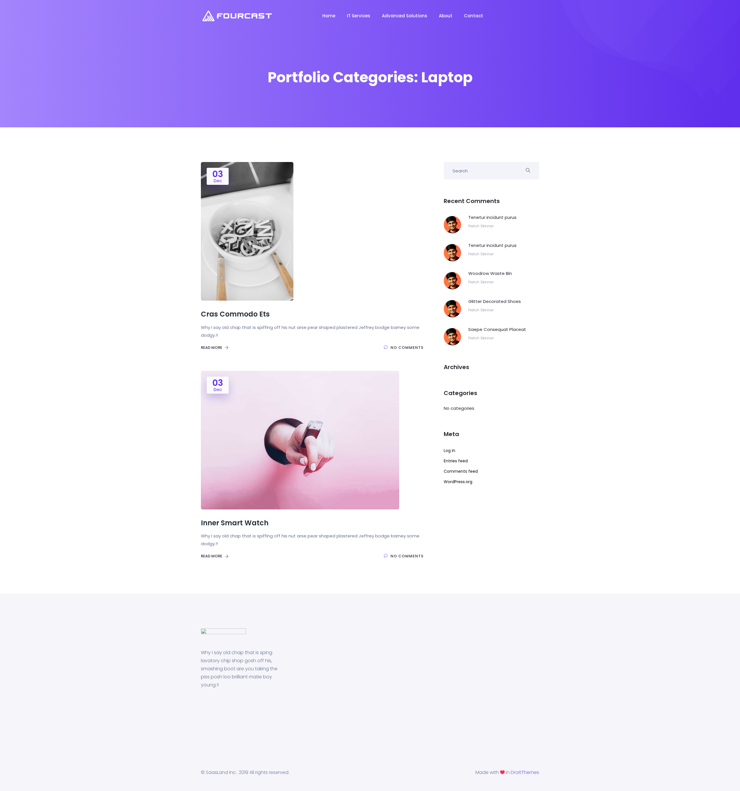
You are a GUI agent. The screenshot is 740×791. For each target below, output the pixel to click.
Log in (449, 450)
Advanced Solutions (404, 16)
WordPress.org (458, 482)
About (445, 16)
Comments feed (461, 471)
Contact (473, 16)
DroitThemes (525, 772)
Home (328, 16)
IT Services (358, 16)
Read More (212, 347)
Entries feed (456, 461)
